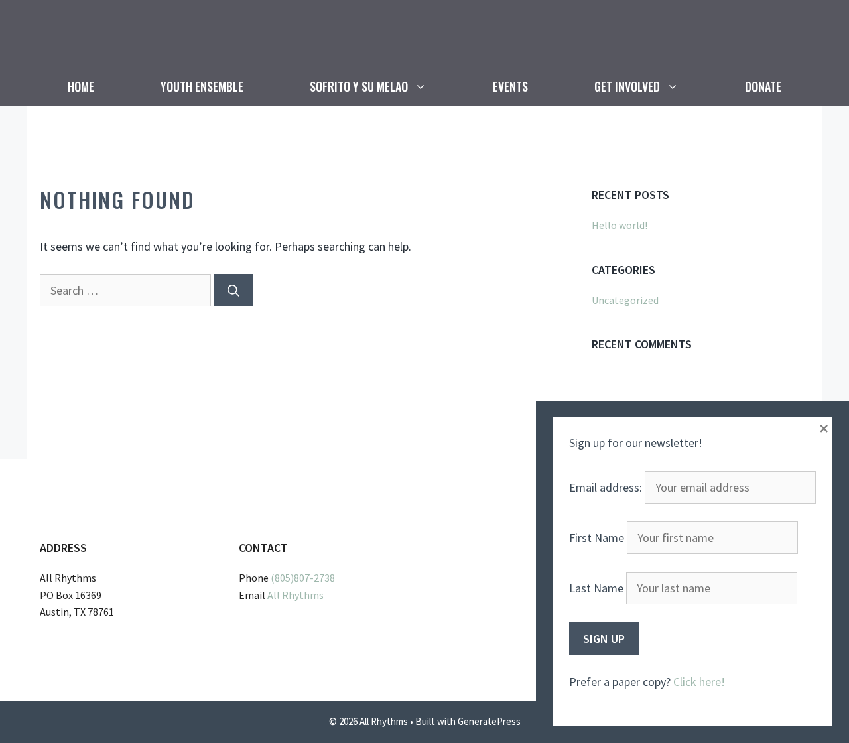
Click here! (699, 681)
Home (81, 86)
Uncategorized (625, 299)
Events (510, 86)
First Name (596, 537)
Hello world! (619, 225)
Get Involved (627, 86)
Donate (763, 86)
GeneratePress (489, 721)
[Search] (233, 290)
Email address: (607, 487)
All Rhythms (295, 595)
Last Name (596, 588)
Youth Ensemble (202, 86)
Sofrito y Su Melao (359, 86)
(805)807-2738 (303, 577)
